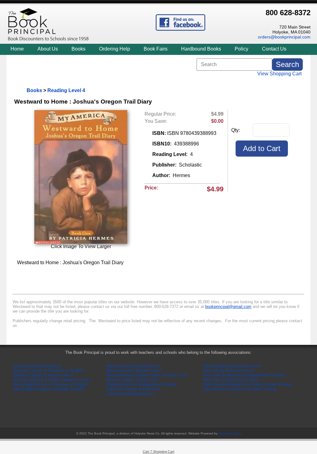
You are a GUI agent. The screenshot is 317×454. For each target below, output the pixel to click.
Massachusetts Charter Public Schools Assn (146, 375)
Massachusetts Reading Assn (133, 365)
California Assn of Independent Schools (141, 384)
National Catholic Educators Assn (43, 375)
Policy (241, 48)
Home (17, 48)
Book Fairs (155, 48)
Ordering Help (114, 48)
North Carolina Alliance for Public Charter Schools (247, 384)
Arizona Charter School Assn (132, 379)
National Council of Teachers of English (48, 370)
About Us (47, 48)
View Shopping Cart (279, 73)
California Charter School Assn (133, 389)
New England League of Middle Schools (48, 389)
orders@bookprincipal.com (284, 36)
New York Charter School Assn (230, 379)
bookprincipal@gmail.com (228, 306)
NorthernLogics (229, 433)
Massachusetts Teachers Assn (134, 370)
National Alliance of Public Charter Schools (51, 379)
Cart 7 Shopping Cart (158, 451)
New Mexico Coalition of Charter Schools (240, 389)
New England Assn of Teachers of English (50, 384)
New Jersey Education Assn (228, 370)
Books (78, 48)
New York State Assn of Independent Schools (244, 375)
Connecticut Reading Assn (130, 393)
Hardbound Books (201, 48)
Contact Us (274, 48)
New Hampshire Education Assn (232, 365)
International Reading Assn (37, 365)
